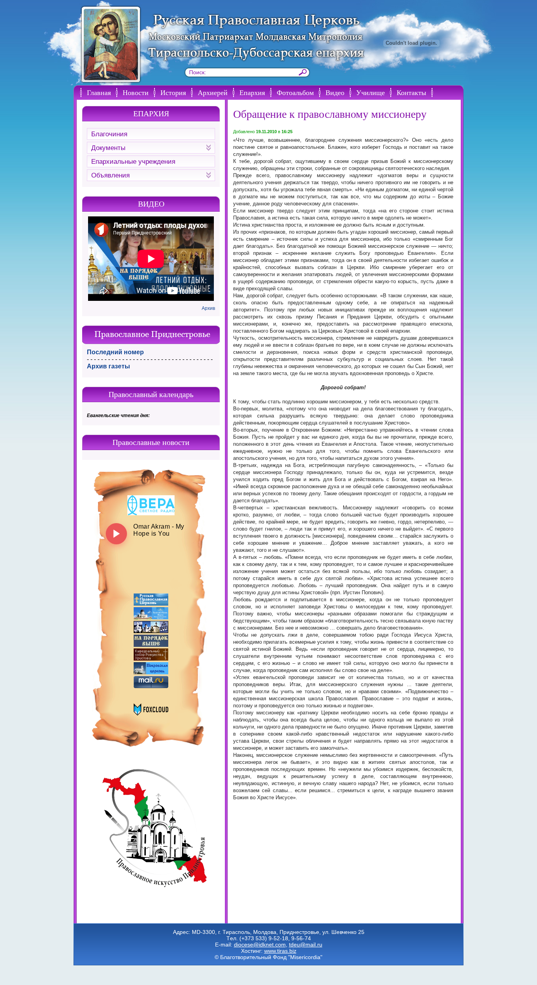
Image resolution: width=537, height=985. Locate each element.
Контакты (411, 92)
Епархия (252, 92)
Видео (335, 92)
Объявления (110, 175)
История (173, 92)
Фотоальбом (295, 92)
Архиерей (213, 92)
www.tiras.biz (280, 951)
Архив (208, 308)
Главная (99, 92)
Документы (108, 148)
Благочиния (109, 134)
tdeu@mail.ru (305, 944)
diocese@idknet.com (260, 944)
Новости (136, 92)
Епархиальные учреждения (133, 161)
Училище (370, 92)
